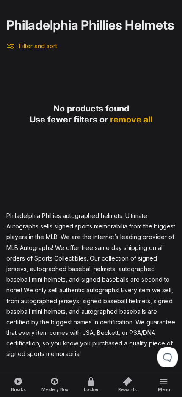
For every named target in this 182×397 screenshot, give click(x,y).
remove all (131, 119)
